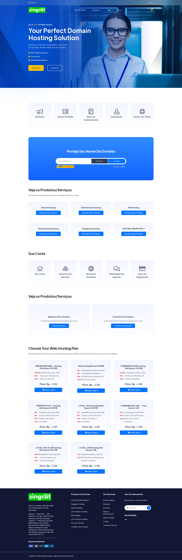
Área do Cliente (80, 10)
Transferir (116, 161)
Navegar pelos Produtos (48, 213)
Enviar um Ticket (142, 116)
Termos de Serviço (110, 525)
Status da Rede (65, 116)
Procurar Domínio (59, 326)
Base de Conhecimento (91, 118)
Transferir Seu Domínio (123, 326)
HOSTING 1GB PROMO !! (80, 500)
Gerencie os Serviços (65, 275)
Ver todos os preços (119, 167)
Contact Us (55, 68)
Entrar (152, 3)
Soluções (95, 10)
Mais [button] (109, 10)
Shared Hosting (76, 508)
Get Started (36, 68)
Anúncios (39, 116)
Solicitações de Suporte (116, 275)
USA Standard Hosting (79, 512)
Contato (106, 521)
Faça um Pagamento (142, 275)
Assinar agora (49, 390)
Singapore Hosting (77, 504)
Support (33, 3)
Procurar (99, 161)
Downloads (116, 116)
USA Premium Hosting (79, 519)
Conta (119, 10)
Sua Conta (40, 273)
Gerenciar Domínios (91, 275)
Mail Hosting (75, 515)
